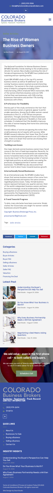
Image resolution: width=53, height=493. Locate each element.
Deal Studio (18, 491)
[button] (50, 19)
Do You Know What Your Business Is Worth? (33, 303)
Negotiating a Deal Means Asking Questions (32, 334)
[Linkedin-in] (26, 10)
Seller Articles (10, 34)
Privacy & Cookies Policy (28, 485)
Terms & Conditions (10, 485)
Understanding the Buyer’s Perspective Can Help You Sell (30, 288)
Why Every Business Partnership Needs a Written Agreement (31, 318)
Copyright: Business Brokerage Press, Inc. (20, 212)
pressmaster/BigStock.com (15, 216)
